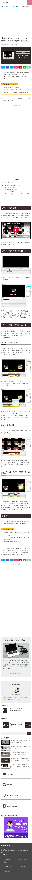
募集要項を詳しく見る (16, 673)
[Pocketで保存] (16, 67)
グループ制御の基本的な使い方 (12, 185)
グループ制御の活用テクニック (12, 187)
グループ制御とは (8, 182)
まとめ (5, 198)
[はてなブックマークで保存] (12, 67)
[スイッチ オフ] (29, 2)
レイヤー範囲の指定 (10, 191)
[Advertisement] (16, 21)
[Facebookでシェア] (7, 67)
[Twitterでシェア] (3, 67)
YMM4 (4, 35)
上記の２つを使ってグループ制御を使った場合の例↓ (17, 195)
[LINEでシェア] (24, 67)
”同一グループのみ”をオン (11, 189)
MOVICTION (18, 878)
